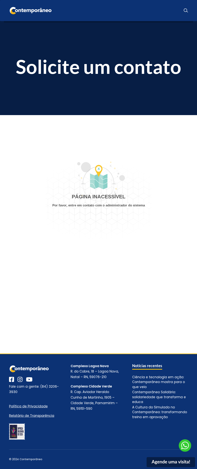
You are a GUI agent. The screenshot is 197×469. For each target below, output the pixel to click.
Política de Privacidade (28, 406)
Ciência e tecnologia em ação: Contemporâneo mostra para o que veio (158, 382)
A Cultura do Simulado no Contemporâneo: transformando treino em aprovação (159, 412)
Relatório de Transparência (31, 415)
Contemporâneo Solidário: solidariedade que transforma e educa (159, 397)
